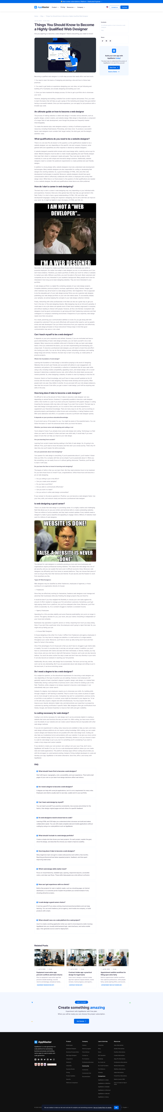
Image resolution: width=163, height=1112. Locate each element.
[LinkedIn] (110, 40)
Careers (84, 1045)
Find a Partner (85, 1052)
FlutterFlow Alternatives (120, 1076)
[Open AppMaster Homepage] (45, 1042)
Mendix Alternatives (119, 1065)
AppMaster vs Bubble (103, 1086)
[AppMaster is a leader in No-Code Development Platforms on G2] (35, 1064)
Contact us (85, 1055)
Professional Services (87, 1062)
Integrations (69, 1058)
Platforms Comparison (72, 1082)
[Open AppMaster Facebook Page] (41, 1059)
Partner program (86, 1048)
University (100, 1045)
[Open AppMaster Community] (35, 1059)
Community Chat (86, 1073)
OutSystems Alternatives (120, 1062)
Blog (99, 1048)
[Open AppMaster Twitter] (44, 1059)
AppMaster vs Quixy (103, 1097)
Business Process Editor (72, 1052)
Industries (69, 1065)
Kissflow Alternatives (119, 1052)
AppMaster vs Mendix (104, 1093)
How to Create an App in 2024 (120, 1083)
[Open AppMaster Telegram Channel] (38, 1059)
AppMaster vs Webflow (104, 1083)
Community (85, 1069)
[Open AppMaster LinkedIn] (47, 1059)
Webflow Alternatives (119, 1069)
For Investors (85, 1058)
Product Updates (70, 1076)
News (99, 1052)
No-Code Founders (103, 1065)
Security (68, 1079)
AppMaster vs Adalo (103, 1080)
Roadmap (100, 1058)
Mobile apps (69, 1045)
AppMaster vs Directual (104, 1090)
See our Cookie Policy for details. (102, 1107)
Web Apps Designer (71, 1055)
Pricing (68, 1072)
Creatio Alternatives (119, 1055)
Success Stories (70, 1069)
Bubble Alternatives (119, 1048)
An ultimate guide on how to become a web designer (113, 26)
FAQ (102, 30)
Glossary (100, 1072)
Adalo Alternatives (119, 1072)
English (125, 1107)
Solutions (68, 1062)
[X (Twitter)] (102, 40)
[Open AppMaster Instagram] (54, 1059)
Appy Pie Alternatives (119, 1058)
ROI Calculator (102, 1055)
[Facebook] (106, 40)
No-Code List (101, 1062)
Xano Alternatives (118, 1045)
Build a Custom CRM (119, 1079)
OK (116, 1107)
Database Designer (71, 1048)
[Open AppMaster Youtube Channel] (51, 1059)
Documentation (86, 1076)
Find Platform (101, 1069)
